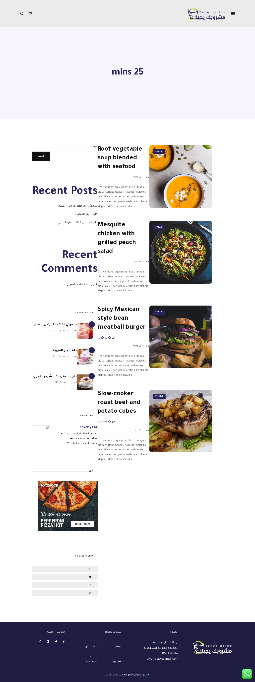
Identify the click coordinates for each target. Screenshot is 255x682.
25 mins (137, 177)
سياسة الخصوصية (92, 659)
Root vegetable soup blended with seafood (120, 158)
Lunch (159, 152)
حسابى (118, 647)
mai (147, 177)
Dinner (159, 396)
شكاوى (117, 661)
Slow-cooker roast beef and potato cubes (119, 403)
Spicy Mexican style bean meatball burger (122, 319)
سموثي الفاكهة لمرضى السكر (78, 206)
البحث (95, 147)
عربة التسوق (92, 647)
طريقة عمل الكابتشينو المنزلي (78, 222)
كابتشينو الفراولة (86, 214)
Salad (158, 227)
